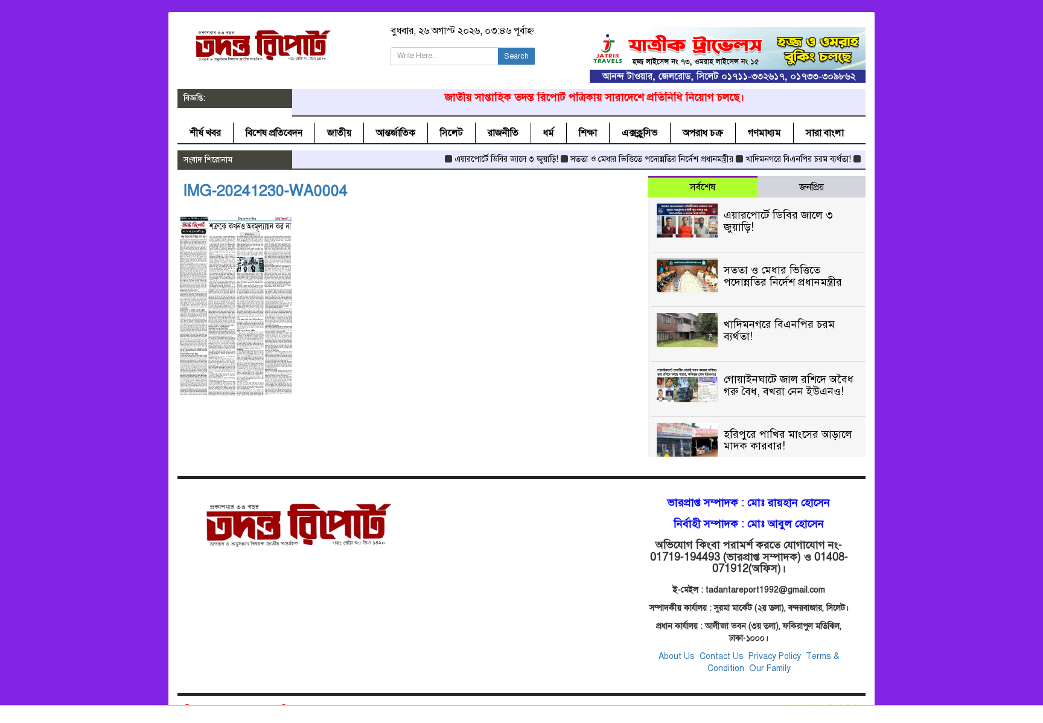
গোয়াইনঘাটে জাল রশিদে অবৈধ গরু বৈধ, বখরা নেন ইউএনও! (788, 385)
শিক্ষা (588, 133)
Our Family (770, 668)
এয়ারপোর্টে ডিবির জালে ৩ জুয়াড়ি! (490, 159)
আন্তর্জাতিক (395, 133)
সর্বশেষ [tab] (702, 187)
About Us (677, 656)
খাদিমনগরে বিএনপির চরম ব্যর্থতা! (782, 159)
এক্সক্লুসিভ (640, 133)
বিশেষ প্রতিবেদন (274, 133)
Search (516, 56)
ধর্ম (548, 133)
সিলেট (451, 133)
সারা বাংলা (825, 133)
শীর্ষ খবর (205, 133)
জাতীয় (339, 133)
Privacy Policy (774, 656)
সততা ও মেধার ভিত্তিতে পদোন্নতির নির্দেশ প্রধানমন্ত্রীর (635, 159)
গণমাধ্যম (764, 133)
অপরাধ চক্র (703, 133)
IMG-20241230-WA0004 (265, 190)
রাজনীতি (503, 133)
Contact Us (723, 656)
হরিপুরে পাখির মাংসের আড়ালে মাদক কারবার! (788, 440)
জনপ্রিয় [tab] (811, 187)
